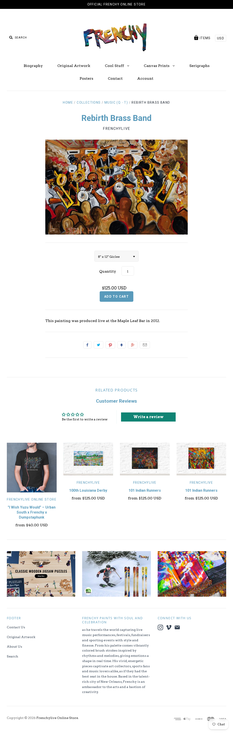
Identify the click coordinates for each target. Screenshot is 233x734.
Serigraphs (199, 66)
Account (145, 78)
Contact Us (16, 627)
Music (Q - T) (116, 102)
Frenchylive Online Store (31, 499)
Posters (86, 78)
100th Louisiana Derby (88, 490)
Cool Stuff (115, 66)
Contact (115, 78)
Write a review (148, 417)
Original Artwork (73, 66)
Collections (89, 102)
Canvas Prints (157, 66)
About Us (14, 646)
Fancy (121, 344)
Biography (33, 66)
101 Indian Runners (145, 490)
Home (68, 102)
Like (87, 344)
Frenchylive (116, 128)
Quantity (107, 271)
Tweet (98, 344)
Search (12, 656)
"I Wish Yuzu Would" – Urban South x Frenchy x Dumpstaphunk (32, 512)
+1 (132, 344)
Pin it (110, 344)
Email (145, 344)
